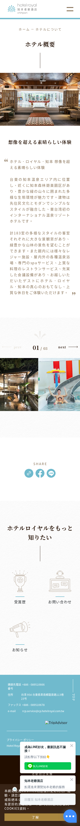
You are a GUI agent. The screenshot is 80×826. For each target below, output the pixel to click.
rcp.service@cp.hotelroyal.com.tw (43, 711)
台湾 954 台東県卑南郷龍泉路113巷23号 (42, 696)
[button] (68, 348)
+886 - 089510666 (33, 684)
